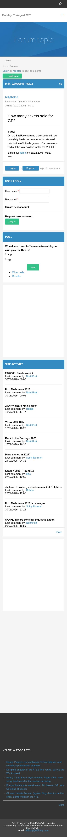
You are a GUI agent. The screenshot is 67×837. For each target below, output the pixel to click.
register (17, 70)
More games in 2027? (18, 454)
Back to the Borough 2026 (20, 438)
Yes (10, 254)
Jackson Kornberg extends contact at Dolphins (33, 487)
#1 (60, 83)
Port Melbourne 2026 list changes (25, 503)
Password (11, 199)
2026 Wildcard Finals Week (21, 405)
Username (12, 191)
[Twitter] (9, 3)
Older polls (18, 272)
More (61, 804)
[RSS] (25, 3)
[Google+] (14, 3)
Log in (6, 70)
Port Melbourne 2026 (17, 389)
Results (16, 276)
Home (8, 60)
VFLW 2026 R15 (14, 421)
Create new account (17, 207)
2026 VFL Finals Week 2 (19, 373)
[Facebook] (4, 3)
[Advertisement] (33, 321)
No (9, 259)
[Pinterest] (19, 3)
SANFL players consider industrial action (29, 519)
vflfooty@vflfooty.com (37, 830)
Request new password (19, 216)
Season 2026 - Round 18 (19, 470)
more (59, 532)
